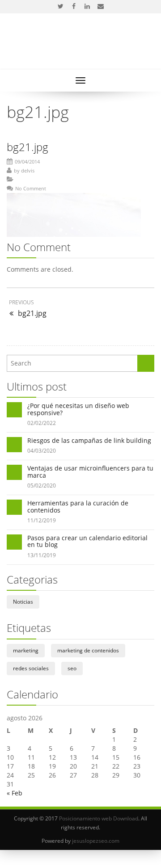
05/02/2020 (41, 485)
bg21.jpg (27, 146)
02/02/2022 (41, 423)
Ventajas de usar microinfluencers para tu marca (90, 471)
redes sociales (31, 668)
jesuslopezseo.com (95, 841)
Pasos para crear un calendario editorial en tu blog (87, 541)
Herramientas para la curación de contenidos (77, 506)
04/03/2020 (41, 450)
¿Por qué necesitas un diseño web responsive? (78, 408)
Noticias (23, 601)
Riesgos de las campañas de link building (89, 440)
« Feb (14, 793)
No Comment (30, 188)
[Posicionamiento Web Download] (80, 46)
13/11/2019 (41, 555)
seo (72, 668)
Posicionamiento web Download (98, 818)
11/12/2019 (41, 520)
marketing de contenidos (88, 650)
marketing (25, 650)
